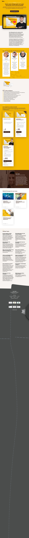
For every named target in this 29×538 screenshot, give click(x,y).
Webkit (11, 297)
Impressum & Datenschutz (14, 298)
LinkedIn (14, 297)
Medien (18, 297)
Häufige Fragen (16, 108)
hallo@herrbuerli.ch (6, 109)
